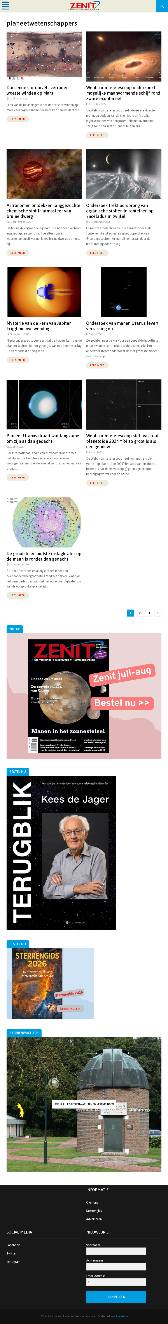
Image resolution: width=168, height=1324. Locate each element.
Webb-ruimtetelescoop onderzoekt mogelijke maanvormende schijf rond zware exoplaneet (123, 93)
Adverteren (94, 1219)
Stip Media (122, 1316)
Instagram (13, 1261)
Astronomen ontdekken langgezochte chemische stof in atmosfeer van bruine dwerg (43, 211)
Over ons (92, 1202)
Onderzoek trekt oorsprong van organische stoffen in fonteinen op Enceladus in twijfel (120, 211)
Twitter (12, 1253)
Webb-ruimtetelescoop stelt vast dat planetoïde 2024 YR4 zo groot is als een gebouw (122, 441)
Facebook (13, 1245)
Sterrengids (94, 1211)
